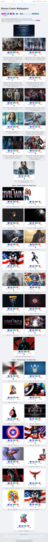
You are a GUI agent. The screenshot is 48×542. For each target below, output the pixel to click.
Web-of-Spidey (15, 80)
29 (36, 52)
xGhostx (15, 247)
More (30, 13)
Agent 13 (21, 107)
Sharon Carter (25, 4)
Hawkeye (12, 57)
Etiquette (28, 536)
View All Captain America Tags (25, 19)
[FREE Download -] (20, 176)
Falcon (34, 20)
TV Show (32, 134)
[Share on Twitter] (8, 14)
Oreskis (15, 153)
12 (14, 126)
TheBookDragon (37, 105)
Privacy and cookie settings (24, 538)
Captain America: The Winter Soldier (23, 20)
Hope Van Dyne (16, 155)
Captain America (19, 4)
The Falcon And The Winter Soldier (35, 110)
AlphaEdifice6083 (37, 290)
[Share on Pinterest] (11, 14)
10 (25, 351)
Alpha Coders (3, 1)
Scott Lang (26, 58)
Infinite (22, 13)
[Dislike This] (28, 176)
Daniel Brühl (41, 155)
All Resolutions (34, 13)
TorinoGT (15, 204)
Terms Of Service (17, 536)
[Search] (22, 1)
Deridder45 (15, 55)
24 (14, 102)
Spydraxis (37, 443)
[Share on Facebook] (13, 14)
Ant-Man (34, 58)
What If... (19, 158)
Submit (36, 1)
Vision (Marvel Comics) (19, 58)
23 (14, 201)
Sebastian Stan (35, 158)
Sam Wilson (34, 57)
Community (40, 1)
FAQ (8, 536)
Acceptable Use (23, 536)
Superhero (29, 131)
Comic (33, 206)
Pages (24, 13)
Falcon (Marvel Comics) (12, 58)
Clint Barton (42, 57)
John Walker (29, 107)
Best (27, 13)
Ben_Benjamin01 (37, 129)
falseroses (37, 55)
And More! (38, 20)
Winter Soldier (31, 20)
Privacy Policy (12, 536)
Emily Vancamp (8, 107)
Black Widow (31, 82)
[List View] (19, 13)
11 (14, 308)
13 (36, 504)
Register (46, 1)
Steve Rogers (38, 57)
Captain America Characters (10, 21)
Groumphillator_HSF (15, 268)
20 (36, 77)
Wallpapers (5, 15)
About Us (5, 536)
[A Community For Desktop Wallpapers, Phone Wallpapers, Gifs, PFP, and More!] (12, 4)
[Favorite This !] (22, 176)
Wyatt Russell (42, 131)
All (1, 15)
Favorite (4, 13)
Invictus (15, 290)
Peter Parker (7, 155)
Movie (15, 4)
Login (43, 1)
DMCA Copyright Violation (40, 536)
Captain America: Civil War (14, 20)
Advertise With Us (32, 536)
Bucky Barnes (30, 57)
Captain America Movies (17, 21)
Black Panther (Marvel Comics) (18, 57)
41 (14, 52)
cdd (15, 105)
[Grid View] (17, 13)
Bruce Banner (12, 158)
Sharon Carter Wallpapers (32, 4)
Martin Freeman (13, 107)
